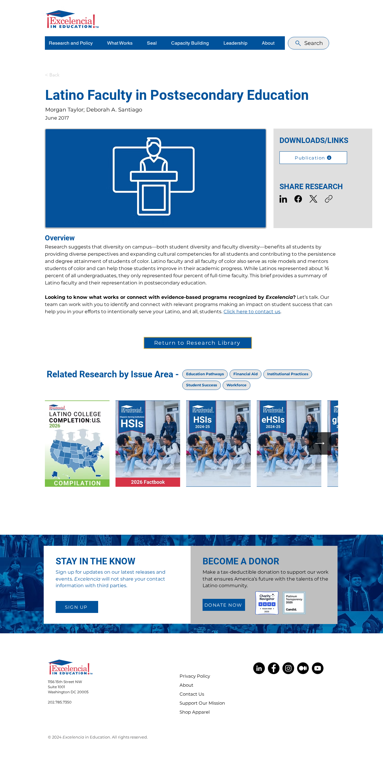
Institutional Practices (287, 374)
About (186, 685)
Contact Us (192, 694)
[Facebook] (298, 199)
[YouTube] (317, 668)
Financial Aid (245, 374)
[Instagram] (288, 668)
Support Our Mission (198, 703)
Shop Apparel (195, 712)
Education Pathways (205, 374)
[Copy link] (328, 199)
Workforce (237, 385)
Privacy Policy (195, 676)
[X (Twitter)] (313, 199)
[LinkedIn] (283, 199)
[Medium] (303, 668)
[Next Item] (320, 443)
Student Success (201, 385)
